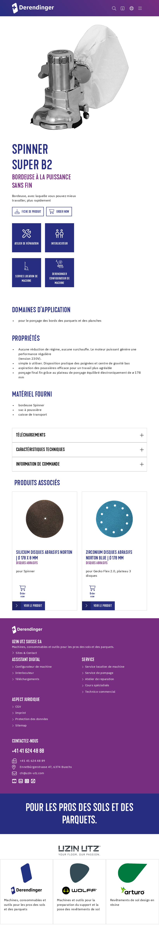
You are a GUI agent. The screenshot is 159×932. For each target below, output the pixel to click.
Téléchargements (30, 435)
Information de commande (38, 464)
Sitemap (21, 725)
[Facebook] (33, 781)
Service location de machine (104, 666)
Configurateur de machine (33, 666)
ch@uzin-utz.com (32, 773)
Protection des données (31, 719)
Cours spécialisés (97, 685)
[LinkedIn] (20, 781)
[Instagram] (26, 781)
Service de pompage (99, 673)
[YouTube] (14, 781)
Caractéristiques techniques (40, 449)
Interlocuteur (24, 673)
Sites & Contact (26, 653)
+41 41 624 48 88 (28, 751)
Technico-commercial (100, 691)
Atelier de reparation (99, 679)
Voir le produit (33, 606)
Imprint (20, 713)
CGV (18, 706)
